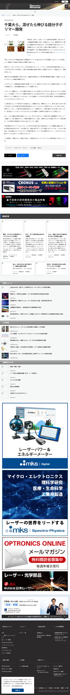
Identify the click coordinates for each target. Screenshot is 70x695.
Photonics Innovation (7, 642)
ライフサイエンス (13, 255)
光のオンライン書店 (7, 669)
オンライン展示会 (6, 653)
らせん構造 (33, 148)
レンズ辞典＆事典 (23, 666)
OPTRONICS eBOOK (7, 671)
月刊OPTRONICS (6, 666)
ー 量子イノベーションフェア (8, 636)
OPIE (3, 633)
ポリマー (25, 148)
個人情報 (57, 688)
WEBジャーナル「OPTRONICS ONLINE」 (43, 671)
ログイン (57, 1)
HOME (3, 15)
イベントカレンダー (7, 650)
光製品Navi (39, 633)
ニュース (8, 15)
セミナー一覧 (22, 633)
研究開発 (15, 35)
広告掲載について (42, 688)
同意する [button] (17, 690)
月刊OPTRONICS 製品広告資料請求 (44, 636)
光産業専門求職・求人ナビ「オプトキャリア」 (61, 633)
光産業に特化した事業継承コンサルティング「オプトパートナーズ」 (61, 638)
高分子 (39, 148)
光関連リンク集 (64, 688)
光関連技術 (5, 256)
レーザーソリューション (8, 645)
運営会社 (51, 688)
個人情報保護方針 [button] (17, 686)
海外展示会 (4, 647)
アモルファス (17, 148)
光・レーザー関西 (6, 640)
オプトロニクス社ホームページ (43, 667)
